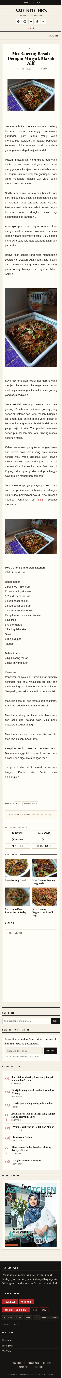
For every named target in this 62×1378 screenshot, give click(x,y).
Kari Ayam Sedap (22, 1136)
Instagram (7, 1345)
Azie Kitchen (31, 10)
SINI (40, 499)
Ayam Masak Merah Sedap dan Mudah (33, 1126)
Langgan (50, 1051)
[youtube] (31, 21)
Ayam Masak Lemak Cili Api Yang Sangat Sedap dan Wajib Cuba (33, 1115)
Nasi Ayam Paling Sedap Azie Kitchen (33, 1103)
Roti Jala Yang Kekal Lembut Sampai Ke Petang (33, 1092)
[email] (43, 21)
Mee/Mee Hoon (30, 804)
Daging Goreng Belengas (27, 1160)
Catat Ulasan (41, 69)
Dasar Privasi (25, 1367)
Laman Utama (16, 1363)
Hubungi (47, 1363)
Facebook (7, 1340)
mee (31, 48)
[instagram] (24, 21)
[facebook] (18, 21)
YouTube (6, 1351)
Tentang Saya (33, 1363)
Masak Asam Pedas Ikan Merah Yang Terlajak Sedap (31, 1149)
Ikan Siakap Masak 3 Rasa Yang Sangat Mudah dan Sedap (32, 1079)
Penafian (39, 1367)
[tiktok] (37, 21)
